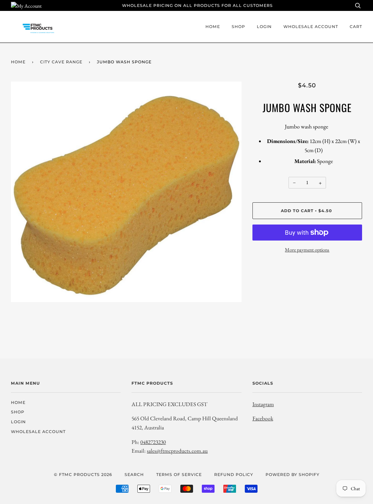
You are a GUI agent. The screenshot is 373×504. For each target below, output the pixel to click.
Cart (356, 26)
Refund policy (233, 474)
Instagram (263, 404)
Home (212, 26)
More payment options (307, 249)
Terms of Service (179, 474)
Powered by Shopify (292, 474)
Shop (238, 26)
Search (134, 474)
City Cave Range (61, 61)
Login (264, 26)
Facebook (262, 418)
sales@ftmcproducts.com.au (177, 451)
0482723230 (153, 442)
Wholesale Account (310, 26)
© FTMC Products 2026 (83, 474)
